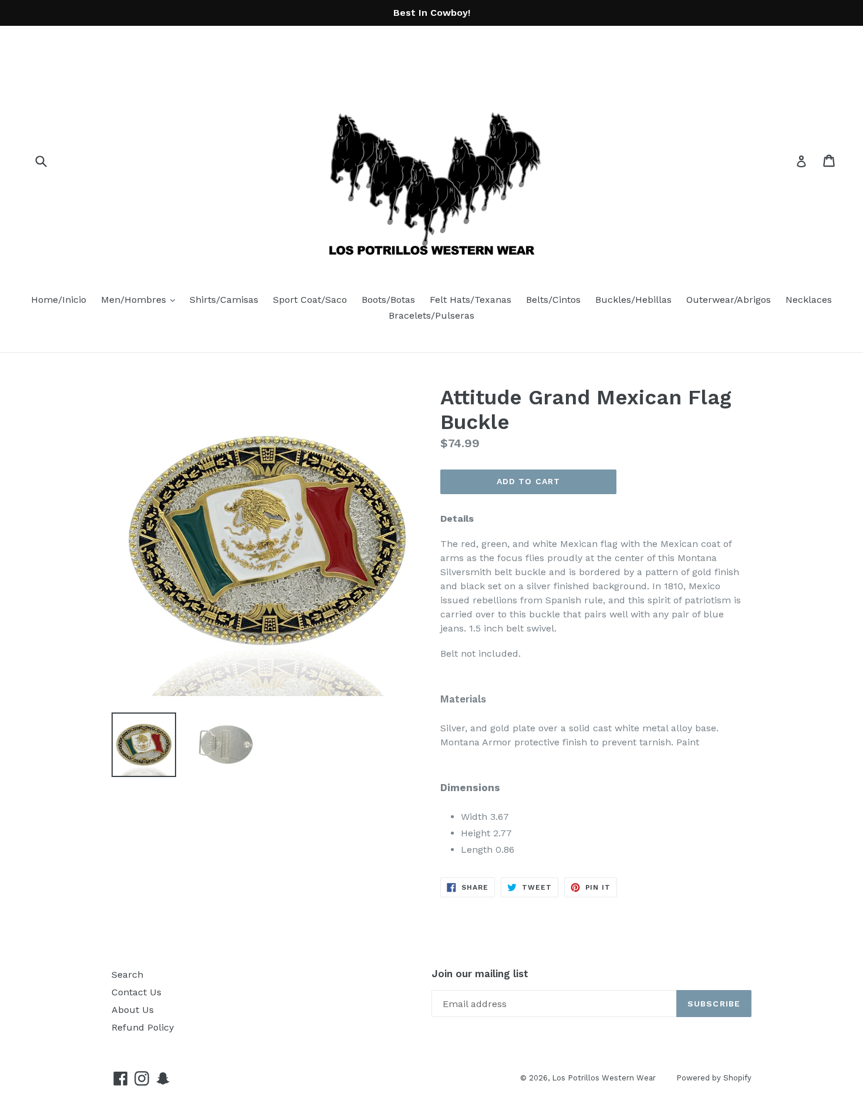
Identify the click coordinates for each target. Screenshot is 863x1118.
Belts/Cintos (553, 299)
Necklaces (809, 299)
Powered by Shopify (713, 1077)
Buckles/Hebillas (633, 299)
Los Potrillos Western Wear (604, 1077)
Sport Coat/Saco (310, 299)
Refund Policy (143, 1027)
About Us (133, 1009)
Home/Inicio (58, 299)
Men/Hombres (141, 299)
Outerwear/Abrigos (728, 299)
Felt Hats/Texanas (470, 299)
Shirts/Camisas (224, 299)
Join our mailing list (480, 973)
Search (127, 974)
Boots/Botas (388, 299)
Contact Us (136, 992)
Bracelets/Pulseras (431, 315)
